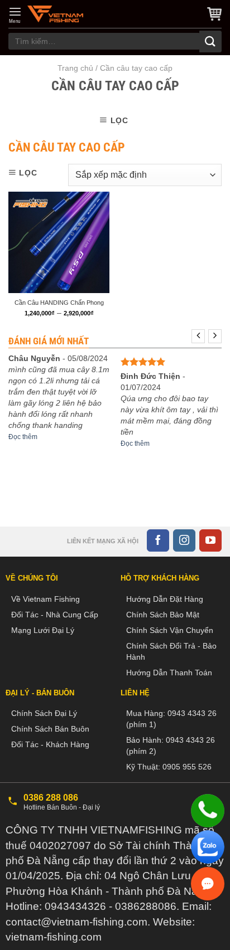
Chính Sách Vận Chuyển (169, 630)
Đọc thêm (22, 437)
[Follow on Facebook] (158, 540)
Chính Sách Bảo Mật (162, 614)
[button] (15, 15)
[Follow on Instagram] (184, 540)
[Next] (215, 336)
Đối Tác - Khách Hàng (50, 744)
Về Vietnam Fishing (45, 599)
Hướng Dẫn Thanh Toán (169, 672)
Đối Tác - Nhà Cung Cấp (54, 614)
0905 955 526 (187, 766)
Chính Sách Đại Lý (44, 713)
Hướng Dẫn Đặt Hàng (164, 599)
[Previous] (198, 336)
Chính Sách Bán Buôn (50, 728)
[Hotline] (207, 810)
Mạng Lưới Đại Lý (42, 630)
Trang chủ (75, 68)
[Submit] (210, 41)
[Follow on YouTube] (210, 540)
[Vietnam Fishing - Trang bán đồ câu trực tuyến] (55, 14)
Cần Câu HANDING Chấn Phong (59, 302)
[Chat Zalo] (207, 847)
